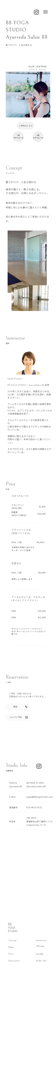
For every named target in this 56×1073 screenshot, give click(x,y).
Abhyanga (40, 946)
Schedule (40, 954)
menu (45, 12)
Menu (10, 947)
